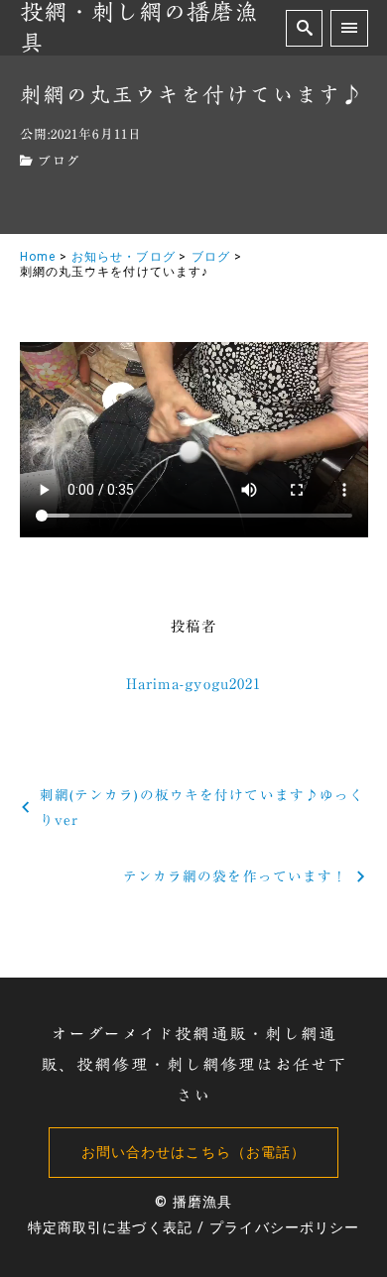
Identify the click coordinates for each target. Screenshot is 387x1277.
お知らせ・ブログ (123, 257)
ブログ (58, 161)
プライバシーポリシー (284, 1227)
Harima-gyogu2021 (194, 683)
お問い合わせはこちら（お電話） (194, 1152)
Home (38, 257)
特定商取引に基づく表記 (110, 1227)
